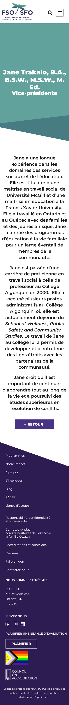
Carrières (12, 553)
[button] (50, 13)
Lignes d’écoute (17, 505)
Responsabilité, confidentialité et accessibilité (28, 519)
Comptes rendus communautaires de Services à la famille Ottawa (28, 533)
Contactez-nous (17, 570)
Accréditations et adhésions (26, 545)
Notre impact (15, 464)
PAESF (10, 497)
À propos (12, 472)
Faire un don (15, 561)
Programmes (15, 455)
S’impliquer (14, 480)
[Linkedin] (22, 624)
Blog (9, 489)
